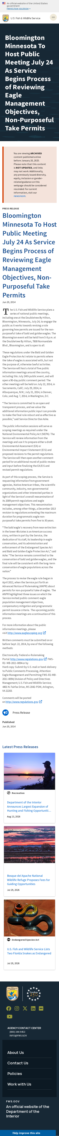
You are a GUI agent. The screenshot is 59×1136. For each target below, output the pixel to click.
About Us (15, 1052)
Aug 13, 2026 (13, 816)
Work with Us (19, 1084)
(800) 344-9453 (17, 1031)
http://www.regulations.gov (26, 659)
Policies (14, 1073)
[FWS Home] (6, 18)
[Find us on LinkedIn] (34, 1008)
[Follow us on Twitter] (26, 1008)
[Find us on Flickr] (42, 1008)
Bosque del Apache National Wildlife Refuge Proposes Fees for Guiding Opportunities (28, 880)
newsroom (19, 196)
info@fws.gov (18, 1035)
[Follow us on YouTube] (11, 1016)
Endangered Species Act (25, 939)
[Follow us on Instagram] (18, 1008)
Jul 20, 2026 (13, 963)
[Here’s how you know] (29, 6)
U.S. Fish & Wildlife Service (25, 18)
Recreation (18, 793)
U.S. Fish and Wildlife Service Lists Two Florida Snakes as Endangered (29, 951)
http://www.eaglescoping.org (25, 633)
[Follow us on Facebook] (9, 1008)
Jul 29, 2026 (13, 889)
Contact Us (17, 1062)
